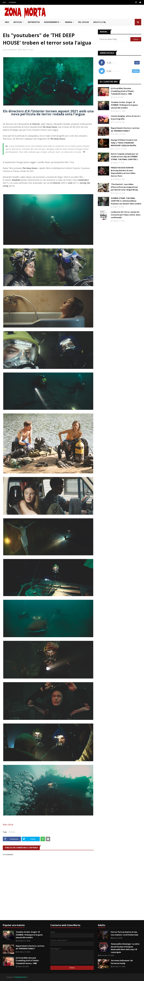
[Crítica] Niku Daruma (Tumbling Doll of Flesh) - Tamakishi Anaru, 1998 (123, 91)
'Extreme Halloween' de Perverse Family (122, 962)
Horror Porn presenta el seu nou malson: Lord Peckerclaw (124, 933)
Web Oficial (8, 824)
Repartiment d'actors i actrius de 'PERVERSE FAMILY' (125, 129)
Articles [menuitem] (17, 22)
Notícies (12, 832)
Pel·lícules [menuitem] (83, 22)
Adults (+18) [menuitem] (99, 22)
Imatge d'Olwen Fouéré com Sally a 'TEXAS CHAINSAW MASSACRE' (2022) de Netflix (124, 143)
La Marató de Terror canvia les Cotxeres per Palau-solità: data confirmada (125, 215)
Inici (4, 2)
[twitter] (140, 2)
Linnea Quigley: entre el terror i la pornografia (126, 117)
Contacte (12, 2)
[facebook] (136, 2)
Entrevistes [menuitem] (34, 22)
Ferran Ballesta (11, 50)
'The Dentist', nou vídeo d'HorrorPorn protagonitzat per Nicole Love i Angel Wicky (124, 187)
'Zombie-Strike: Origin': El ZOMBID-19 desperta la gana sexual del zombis (124, 105)
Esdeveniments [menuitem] (51, 22)
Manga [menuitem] (68, 22)
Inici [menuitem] (7, 22)
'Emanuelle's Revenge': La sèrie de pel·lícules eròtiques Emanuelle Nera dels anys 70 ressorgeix (125, 948)
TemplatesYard (20, 977)
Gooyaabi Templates (37, 977)
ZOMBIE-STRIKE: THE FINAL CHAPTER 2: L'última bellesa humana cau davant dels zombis (126, 201)
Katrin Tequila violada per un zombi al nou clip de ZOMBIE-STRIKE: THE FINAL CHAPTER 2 (124, 157)
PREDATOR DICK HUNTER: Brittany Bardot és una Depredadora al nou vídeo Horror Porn (123, 171)
